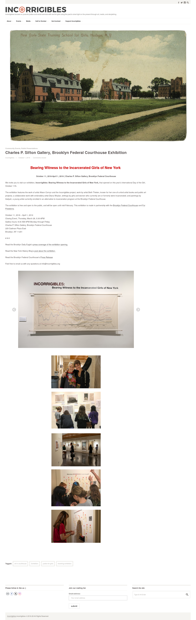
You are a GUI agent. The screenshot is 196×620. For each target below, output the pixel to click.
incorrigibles (9, 157)
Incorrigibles (11, 616)
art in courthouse (20, 563)
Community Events (12, 148)
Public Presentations (29, 148)
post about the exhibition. (45, 250)
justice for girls (48, 563)
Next (137, 309)
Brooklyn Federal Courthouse (125, 205)
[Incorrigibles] (35, 9)
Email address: (75, 593)
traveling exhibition (64, 563)
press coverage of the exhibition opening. (50, 244)
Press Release (46, 257)
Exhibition (34, 563)
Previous (13, 309)
